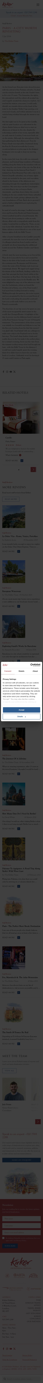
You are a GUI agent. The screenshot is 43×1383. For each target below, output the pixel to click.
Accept (21, 710)
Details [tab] (21, 671)
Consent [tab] (7, 671)
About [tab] (35, 671)
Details (20, 716)
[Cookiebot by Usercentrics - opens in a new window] (30, 664)
